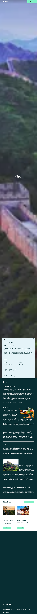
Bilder (12, 338)
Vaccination (25, 338)
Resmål (5, 342)
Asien (9, 342)
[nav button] (34, 339)
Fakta (16, 338)
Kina (4, 338)
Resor (8, 338)
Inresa (20, 338)
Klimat (30, 338)
